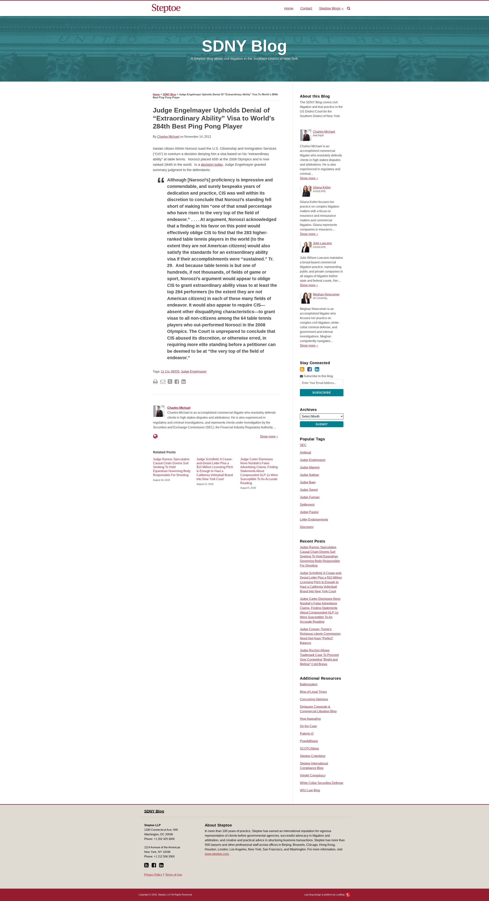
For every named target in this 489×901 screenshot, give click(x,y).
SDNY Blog (169, 94)
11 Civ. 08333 (170, 371)
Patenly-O (306, 733)
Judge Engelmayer (193, 371)
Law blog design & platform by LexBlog (324, 894)
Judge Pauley (309, 512)
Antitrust (305, 452)
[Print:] (155, 382)
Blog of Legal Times (313, 691)
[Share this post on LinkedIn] (183, 381)
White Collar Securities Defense (321, 783)
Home (288, 8)
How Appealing (310, 718)
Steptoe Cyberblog (312, 756)
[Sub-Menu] (342, 8)
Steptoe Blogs (329, 8)
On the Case (308, 726)
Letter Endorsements (314, 519)
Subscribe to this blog (318, 376)
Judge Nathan (309, 474)
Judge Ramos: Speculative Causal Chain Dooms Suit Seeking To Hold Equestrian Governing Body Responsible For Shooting (171, 467)
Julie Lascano (322, 243)
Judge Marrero (310, 467)
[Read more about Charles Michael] (155, 436)
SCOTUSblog (309, 748)
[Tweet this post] (170, 381)
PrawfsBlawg (309, 741)
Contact (306, 8)
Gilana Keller (322, 187)
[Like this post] (177, 381)
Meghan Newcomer (326, 294)
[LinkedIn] (317, 369)
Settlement (307, 504)
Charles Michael (168, 136)
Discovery (306, 527)
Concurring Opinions (314, 699)
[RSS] (302, 369)
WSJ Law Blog (310, 790)
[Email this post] (162, 381)
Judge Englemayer (312, 460)
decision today (212, 165)
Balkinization (308, 684)
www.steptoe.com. (217, 854)
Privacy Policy (153, 874)
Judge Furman (310, 497)
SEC (303, 445)
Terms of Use (173, 874)
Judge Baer (308, 482)
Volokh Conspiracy (312, 775)
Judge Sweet (309, 489)
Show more (268, 436)
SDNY (244, 46)
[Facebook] (309, 369)
